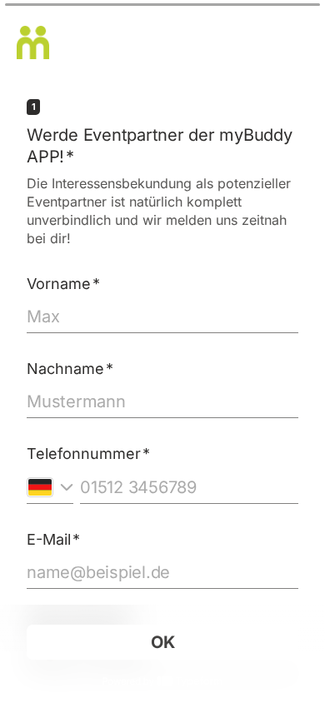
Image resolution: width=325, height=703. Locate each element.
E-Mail (53, 539)
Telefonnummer (88, 453)
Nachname (70, 368)
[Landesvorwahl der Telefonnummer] (50, 487)
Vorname (63, 283)
